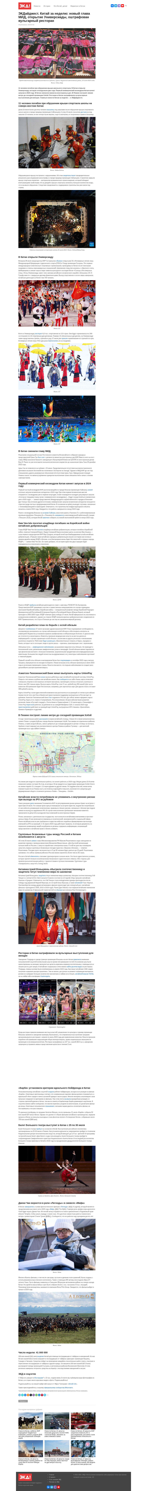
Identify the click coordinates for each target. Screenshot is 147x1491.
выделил (40, 1356)
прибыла (32, 605)
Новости (37, 6)
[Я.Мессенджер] (22, 1395)
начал (43, 677)
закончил (46, 517)
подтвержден (65, 660)
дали (32, 803)
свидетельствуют (69, 175)
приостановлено (24, 707)
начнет (90, 490)
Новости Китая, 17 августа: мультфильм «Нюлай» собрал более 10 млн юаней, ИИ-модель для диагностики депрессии (83, 1461)
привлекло (77, 959)
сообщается (64, 679)
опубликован (30, 629)
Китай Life (72, 1384)
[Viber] (33, 1395)
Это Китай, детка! (60, 6)
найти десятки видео (74, 967)
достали (84, 112)
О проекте (52, 1477)
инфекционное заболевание (43, 647)
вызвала (67, 1099)
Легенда (64, 1207)
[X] (31, 1395)
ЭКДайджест (23, 1401)
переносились (53, 341)
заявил (33, 841)
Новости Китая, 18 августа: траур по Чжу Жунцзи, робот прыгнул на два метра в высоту (57, 1460)
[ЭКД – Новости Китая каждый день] (24, 5)
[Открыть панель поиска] (125, 5)
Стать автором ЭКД (55, 1479)
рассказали (43, 719)
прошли (65, 338)
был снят (41, 457)
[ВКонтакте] (25, 1395)
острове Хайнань (49, 513)
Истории (47, 6)
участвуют (38, 333)
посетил (40, 530)
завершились (29, 1207)
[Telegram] (19, 1395)
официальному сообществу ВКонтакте (58, 1387)
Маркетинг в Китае (77, 6)
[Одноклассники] (28, 1395)
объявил (59, 261)
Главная (51, 1474)
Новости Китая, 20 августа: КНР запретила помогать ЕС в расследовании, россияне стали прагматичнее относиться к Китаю (83, 1434)
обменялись (34, 856)
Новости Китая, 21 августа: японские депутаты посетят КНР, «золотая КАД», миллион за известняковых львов (57, 1433)
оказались (50, 110)
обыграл (59, 890)
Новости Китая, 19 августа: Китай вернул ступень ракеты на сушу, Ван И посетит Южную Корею (30, 1461)
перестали (30, 705)
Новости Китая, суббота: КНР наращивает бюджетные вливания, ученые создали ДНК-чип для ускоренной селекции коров (30, 1434)
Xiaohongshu (45, 976)
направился (59, 515)
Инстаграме (38, 1378)
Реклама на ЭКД (54, 1482)
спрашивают (49, 1106)
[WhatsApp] (36, 1395)
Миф (52, 1209)
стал (50, 697)
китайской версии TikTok (84, 974)
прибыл (39, 1129)
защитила (42, 875)
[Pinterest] (42, 1395)
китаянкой (78, 883)
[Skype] (45, 1395)
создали (51, 1092)
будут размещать (49, 641)
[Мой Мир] (39, 1395)
